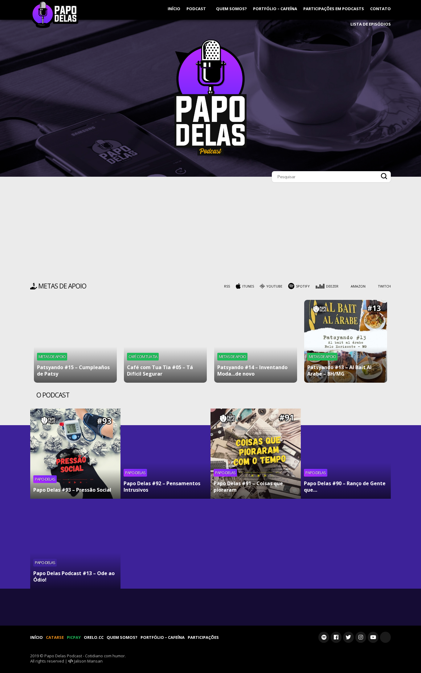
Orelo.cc (94, 637)
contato (380, 8)
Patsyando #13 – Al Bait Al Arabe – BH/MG (339, 370)
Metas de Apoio (52, 356)
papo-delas (45, 479)
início (174, 8)
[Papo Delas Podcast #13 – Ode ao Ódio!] (75, 544)
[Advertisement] (210, 234)
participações (203, 637)
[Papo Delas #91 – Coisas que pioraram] (256, 454)
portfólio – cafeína (275, 8)
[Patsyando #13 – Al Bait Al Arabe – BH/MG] (345, 341)
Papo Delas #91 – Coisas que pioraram (248, 486)
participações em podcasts (333, 8)
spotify (303, 286)
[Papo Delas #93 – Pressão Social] (75, 454)
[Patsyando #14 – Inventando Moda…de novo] (255, 341)
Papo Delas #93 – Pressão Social (72, 489)
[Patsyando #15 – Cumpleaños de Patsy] (75, 341)
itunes (248, 286)
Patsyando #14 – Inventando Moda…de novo (252, 370)
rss (227, 286)
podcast (196, 8)
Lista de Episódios (370, 24)
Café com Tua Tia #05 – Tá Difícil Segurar (160, 370)
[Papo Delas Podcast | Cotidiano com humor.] (210, 154)
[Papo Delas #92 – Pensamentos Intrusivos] (166, 454)
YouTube (274, 286)
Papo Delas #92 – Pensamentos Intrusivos (162, 486)
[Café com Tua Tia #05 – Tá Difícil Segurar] (165, 341)
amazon (358, 286)
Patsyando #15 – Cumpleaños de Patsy (73, 370)
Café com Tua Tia (143, 356)
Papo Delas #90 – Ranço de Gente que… (345, 486)
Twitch (384, 286)
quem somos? (231, 8)
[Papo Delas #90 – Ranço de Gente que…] (346, 454)
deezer (332, 286)
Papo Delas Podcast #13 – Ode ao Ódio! (74, 576)
